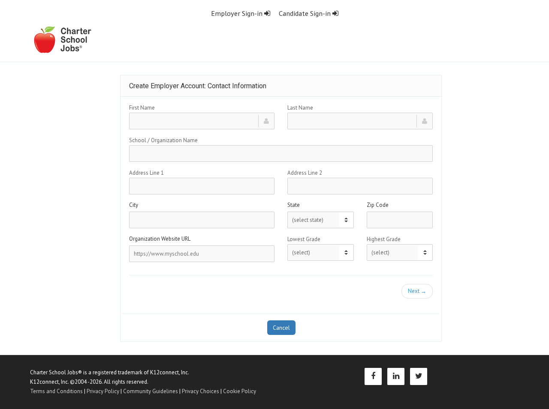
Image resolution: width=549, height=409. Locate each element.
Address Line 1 (146, 172)
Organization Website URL (159, 238)
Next (417, 291)
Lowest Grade (303, 239)
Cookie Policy (239, 391)
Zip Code (378, 205)
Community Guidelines (150, 391)
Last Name (300, 107)
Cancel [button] (281, 327)
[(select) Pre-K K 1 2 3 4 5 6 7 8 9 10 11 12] (320, 252)
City (133, 205)
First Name (142, 107)
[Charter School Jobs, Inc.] (62, 39)
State (293, 205)
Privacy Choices (200, 391)
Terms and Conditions (56, 391)
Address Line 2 (304, 172)
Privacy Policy (103, 391)
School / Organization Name (163, 140)
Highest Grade (384, 239)
